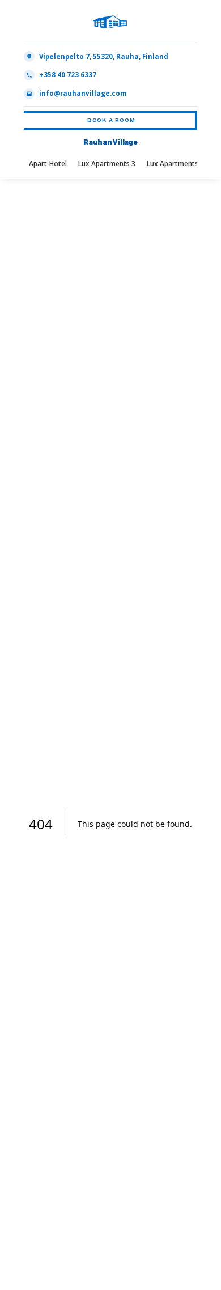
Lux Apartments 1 (175, 163)
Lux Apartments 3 (106, 163)
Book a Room (111, 120)
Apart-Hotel (48, 163)
